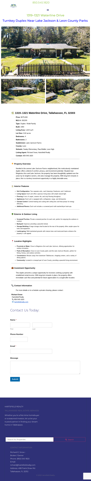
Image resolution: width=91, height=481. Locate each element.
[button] (47, 10)
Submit (15, 379)
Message (14, 358)
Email (13, 346)
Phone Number (16, 334)
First (11, 329)
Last (33, 329)
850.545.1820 (41, 2)
